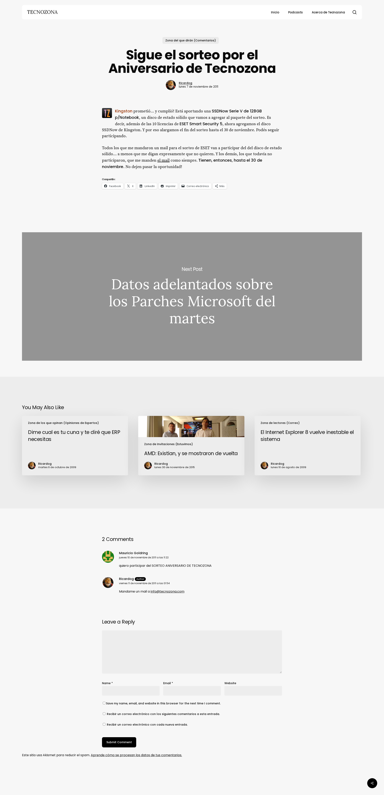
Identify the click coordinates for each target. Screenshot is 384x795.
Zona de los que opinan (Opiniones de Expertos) (63, 423)
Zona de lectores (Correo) (280, 423)
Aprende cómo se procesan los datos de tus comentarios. (136, 755)
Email (168, 683)
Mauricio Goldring (133, 553)
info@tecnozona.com (167, 591)
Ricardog (185, 83)
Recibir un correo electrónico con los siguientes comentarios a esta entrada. (163, 714)
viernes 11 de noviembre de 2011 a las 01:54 (144, 583)
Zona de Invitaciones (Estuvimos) (168, 444)
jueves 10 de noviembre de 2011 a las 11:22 (144, 557)
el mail (163, 160)
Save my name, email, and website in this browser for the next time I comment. (163, 703)
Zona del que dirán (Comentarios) (190, 40)
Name (107, 683)
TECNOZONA (42, 12)
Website (230, 683)
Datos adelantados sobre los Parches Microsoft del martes (192, 296)
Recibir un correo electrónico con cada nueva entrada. (147, 725)
